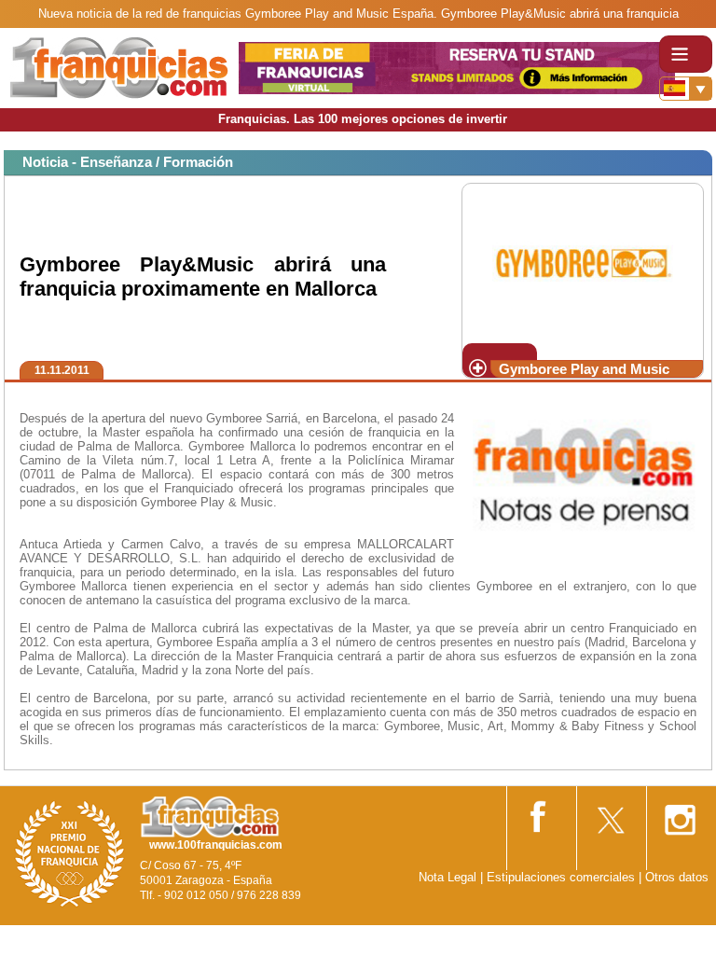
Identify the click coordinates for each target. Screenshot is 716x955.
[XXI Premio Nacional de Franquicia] (70, 853)
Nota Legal (447, 877)
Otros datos (677, 877)
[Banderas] (685, 88)
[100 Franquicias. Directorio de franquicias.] (119, 67)
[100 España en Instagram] (679, 814)
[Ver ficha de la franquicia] (582, 262)
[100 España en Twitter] (609, 814)
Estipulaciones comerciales (563, 877)
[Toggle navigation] (685, 54)
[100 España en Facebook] (539, 813)
